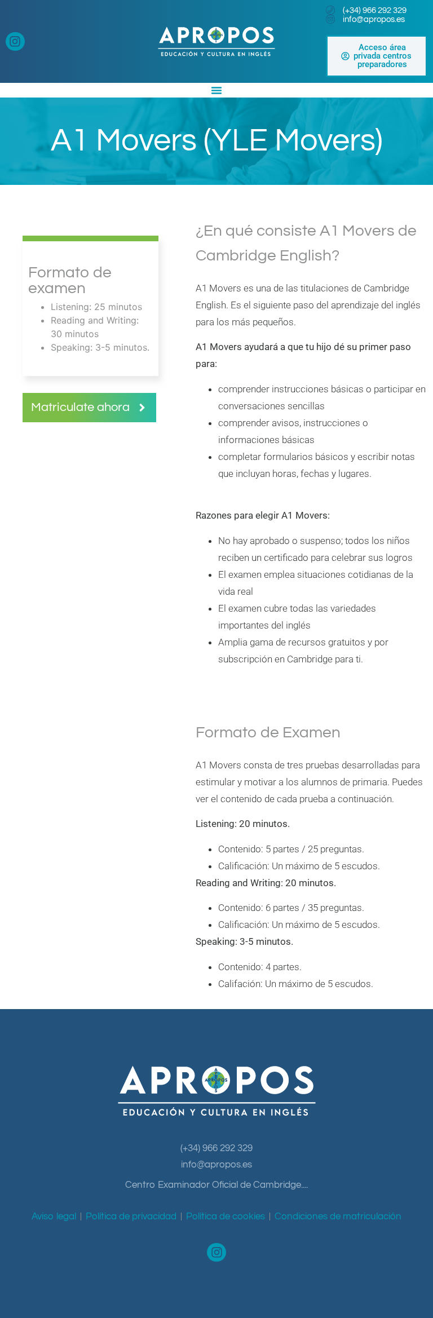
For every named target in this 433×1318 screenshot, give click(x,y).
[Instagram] (15, 41)
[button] (89, 407)
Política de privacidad (131, 1216)
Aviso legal (54, 1216)
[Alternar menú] (216, 90)
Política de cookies (225, 1216)
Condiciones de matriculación (338, 1216)
